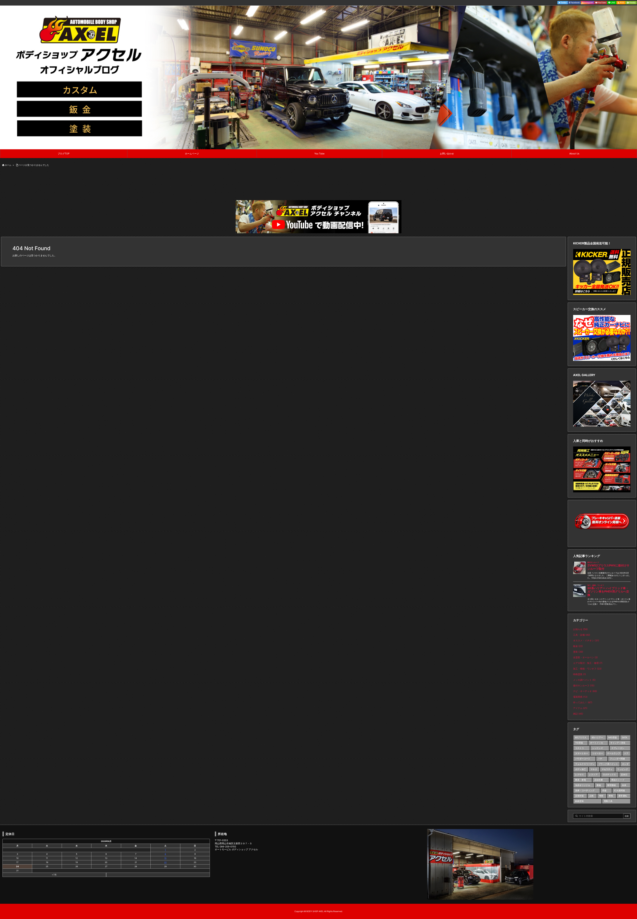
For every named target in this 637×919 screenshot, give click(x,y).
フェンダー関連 (617, 758)
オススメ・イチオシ (586, 640)
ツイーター (597, 753)
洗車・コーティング (585, 790)
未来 (624, 785)
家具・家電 (580, 780)
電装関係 (580, 696)
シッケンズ (597, 748)
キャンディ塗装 (617, 742)
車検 (611, 795)
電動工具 (608, 801)
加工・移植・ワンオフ (587, 668)
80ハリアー (597, 737)
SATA (624, 737)
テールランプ (613, 753)
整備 (599, 785)
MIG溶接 (612, 737)
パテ (600, 758)
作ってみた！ (582, 702)
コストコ (579, 748)
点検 (591, 795)
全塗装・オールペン (585, 657)
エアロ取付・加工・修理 (587, 663)
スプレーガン (617, 748)
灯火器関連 (619, 790)
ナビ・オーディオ (585, 691)
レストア (593, 774)
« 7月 (54, 874)
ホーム (8, 165)
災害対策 (579, 795)
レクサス (579, 774)
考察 (601, 795)
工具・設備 (581, 634)
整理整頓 (611, 785)
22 (165, 862)
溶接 (604, 790)
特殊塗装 (579, 674)
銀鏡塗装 (579, 801)
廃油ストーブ (617, 780)
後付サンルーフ (583, 685)
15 (165, 858)
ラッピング (622, 769)
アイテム (580, 708)
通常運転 (622, 795)
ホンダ (625, 764)
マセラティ (607, 769)
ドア (626, 753)
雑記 (578, 713)
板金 (578, 646)
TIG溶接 (579, 742)
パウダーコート (582, 758)
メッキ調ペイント (584, 679)
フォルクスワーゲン (585, 764)
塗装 (578, 651)
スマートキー (581, 753)
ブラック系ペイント (608, 764)
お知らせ (580, 629)
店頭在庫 (598, 780)
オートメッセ (596, 742)
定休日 (624, 774)
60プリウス (580, 737)
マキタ (594, 769)
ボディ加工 (580, 769)
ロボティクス (609, 774)
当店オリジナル (582, 785)
